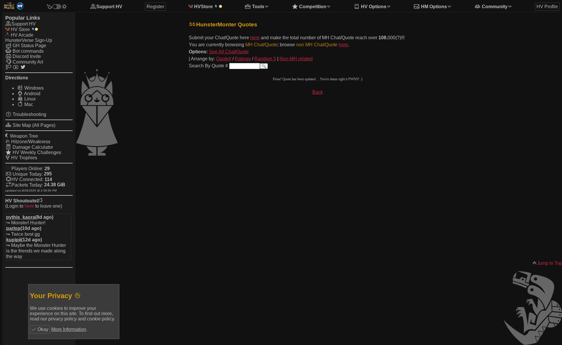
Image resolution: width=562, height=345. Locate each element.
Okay (42, 329)
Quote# (223, 58)
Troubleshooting (28, 114)
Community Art (27, 61)
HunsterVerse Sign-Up (28, 40)
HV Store (20, 29)
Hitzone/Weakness (30, 141)
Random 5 (265, 58)
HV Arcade (21, 35)
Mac (28, 104)
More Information (68, 329)
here (29, 206)
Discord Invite (26, 56)
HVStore (203, 6)
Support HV (109, 6)
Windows (33, 88)
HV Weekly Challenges (36, 152)
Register (155, 6)
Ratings (243, 58)
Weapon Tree (23, 136)
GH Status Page (28, 45)
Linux (29, 98)
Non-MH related (296, 58)
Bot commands (27, 51)
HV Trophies (23, 157)
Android (31, 93)
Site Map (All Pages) (33, 125)
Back (317, 92)
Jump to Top (549, 263)
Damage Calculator (32, 147)
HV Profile (547, 6)
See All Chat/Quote (229, 51)
